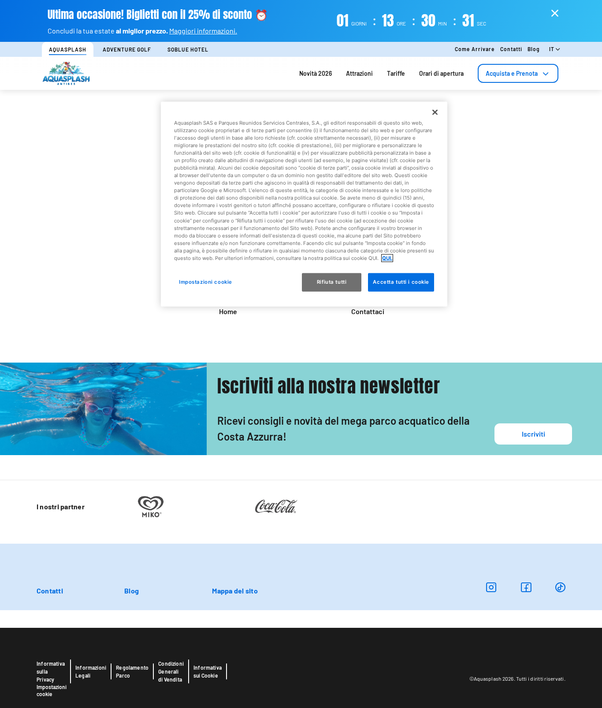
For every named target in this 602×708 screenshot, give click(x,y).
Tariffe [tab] (396, 73)
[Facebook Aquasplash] (526, 587)
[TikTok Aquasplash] (560, 587)
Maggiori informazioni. (203, 30)
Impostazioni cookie (52, 690)
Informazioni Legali (90, 671)
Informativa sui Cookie (207, 671)
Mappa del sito (234, 590)
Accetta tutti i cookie (401, 282)
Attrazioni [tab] (359, 73)
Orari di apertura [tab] (441, 73)
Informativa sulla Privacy (51, 671)
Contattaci (367, 311)
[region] (304, 203)
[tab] (518, 73)
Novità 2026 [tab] (315, 73)
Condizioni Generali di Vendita (171, 671)
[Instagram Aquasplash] (491, 587)
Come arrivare (475, 49)
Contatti (511, 49)
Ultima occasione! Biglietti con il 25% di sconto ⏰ (158, 14)
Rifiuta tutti (331, 282)
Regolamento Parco (132, 671)
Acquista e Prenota (512, 73)
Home (228, 311)
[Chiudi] (435, 112)
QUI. (387, 258)
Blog (534, 49)
